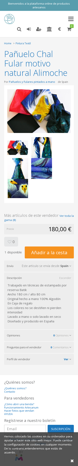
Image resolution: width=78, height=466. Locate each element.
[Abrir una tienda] (49, 29)
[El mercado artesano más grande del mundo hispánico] (10, 19)
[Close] (72, 460)
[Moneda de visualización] (59, 29)
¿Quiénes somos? (15, 388)
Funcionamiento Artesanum (21, 407)
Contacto (9, 391)
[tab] (39, 266)
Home (7, 43)
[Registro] (38, 29)
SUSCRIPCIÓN (60, 429)
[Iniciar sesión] (28, 29)
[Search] (19, 29)
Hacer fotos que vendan (19, 410)
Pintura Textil (23, 43)
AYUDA (8, 414)
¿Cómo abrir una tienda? (19, 404)
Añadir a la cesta (49, 252)
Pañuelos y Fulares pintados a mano (32, 82)
